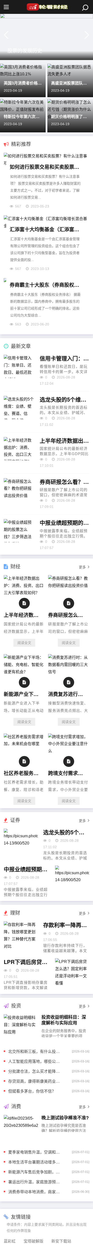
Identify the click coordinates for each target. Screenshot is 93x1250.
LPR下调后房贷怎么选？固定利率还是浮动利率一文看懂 (27, 962)
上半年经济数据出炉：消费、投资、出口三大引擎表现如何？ (64, 440)
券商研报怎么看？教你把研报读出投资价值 (64, 482)
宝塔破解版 (33, 1241)
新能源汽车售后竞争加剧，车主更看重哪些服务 (36, 1172)
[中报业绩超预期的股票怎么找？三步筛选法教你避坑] (72, 880)
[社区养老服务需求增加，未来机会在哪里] (24, 744)
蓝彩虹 (10, 1241)
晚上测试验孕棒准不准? (65, 1117)
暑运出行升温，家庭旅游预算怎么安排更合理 (36, 1182)
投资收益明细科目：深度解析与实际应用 (63, 1020)
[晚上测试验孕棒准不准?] (21, 1128)
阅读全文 (24, 643)
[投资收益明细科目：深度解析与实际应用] (21, 1028)
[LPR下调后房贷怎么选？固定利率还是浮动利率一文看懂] (72, 972)
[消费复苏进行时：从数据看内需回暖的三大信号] (68, 672)
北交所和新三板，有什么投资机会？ (36, 1051)
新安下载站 (61, 1241)
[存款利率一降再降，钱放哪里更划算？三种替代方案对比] (21, 935)
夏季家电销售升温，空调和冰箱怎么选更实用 (36, 1152)
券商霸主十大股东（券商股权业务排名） (46, 284)
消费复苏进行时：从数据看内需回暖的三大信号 (68, 694)
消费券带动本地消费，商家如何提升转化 (36, 1191)
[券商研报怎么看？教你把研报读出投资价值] (68, 585)
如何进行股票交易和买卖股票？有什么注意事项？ (46, 166)
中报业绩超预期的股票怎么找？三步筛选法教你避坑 (64, 522)
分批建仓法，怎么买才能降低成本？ (36, 1071)
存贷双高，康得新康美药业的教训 (36, 1081)
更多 (82, 567)
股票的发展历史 (24, 50)
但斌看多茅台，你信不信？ (32, 1091)
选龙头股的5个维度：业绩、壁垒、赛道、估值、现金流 (64, 399)
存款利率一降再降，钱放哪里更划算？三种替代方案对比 (66, 925)
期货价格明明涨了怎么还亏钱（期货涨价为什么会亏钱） (70, 116)
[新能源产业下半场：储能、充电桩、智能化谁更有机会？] (24, 672)
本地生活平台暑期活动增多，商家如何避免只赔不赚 (36, 1162)
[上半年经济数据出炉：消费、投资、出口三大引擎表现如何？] (24, 593)
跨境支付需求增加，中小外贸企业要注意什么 (68, 773)
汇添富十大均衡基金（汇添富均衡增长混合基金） (46, 229)
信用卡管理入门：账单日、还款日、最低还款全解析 (64, 358)
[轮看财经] (47, 7)
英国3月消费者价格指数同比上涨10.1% (23, 83)
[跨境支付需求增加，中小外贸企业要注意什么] (68, 751)
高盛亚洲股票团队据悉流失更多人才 (70, 83)
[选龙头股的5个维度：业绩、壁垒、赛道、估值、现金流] (21, 843)
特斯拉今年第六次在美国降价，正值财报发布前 (23, 116)
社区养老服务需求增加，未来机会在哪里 (23, 773)
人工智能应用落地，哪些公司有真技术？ (36, 1061)
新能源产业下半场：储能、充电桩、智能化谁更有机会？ (23, 694)
